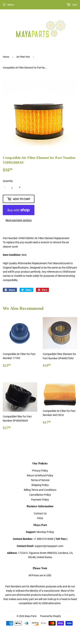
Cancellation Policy (40, 494)
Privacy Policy (40, 470)
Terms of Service (40, 480)
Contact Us (40, 513)
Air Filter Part (23, 56)
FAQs (40, 518)
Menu (10, 4)
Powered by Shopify (50, 616)
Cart (74, 4)
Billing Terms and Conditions (40, 489)
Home (6, 56)
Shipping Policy (40, 484)
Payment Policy (40, 499)
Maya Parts (31, 616)
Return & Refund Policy (40, 475)
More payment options (19, 220)
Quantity (8, 180)
